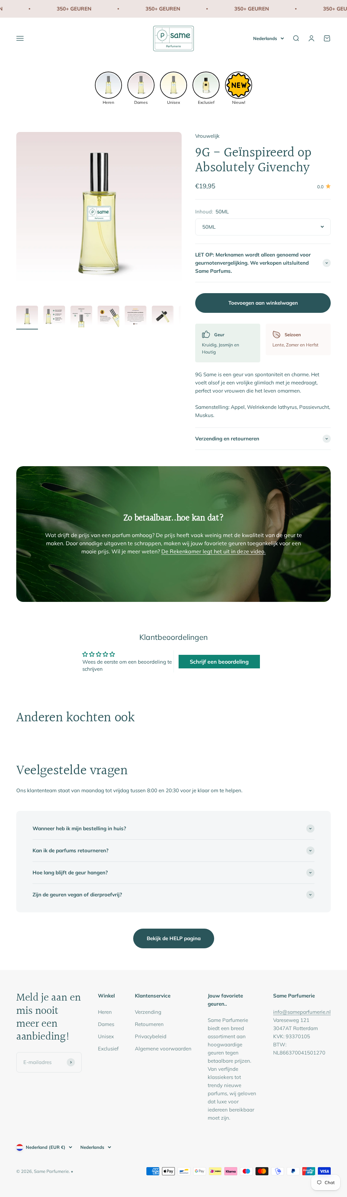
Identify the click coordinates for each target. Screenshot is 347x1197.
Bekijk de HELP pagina (174, 938)
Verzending (148, 1012)
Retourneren (149, 1024)
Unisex (106, 1036)
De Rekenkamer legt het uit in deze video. (213, 551)
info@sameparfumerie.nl (302, 1012)
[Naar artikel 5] (135, 317)
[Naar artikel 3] (81, 317)
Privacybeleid (150, 1036)
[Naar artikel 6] (163, 317)
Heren (105, 1012)
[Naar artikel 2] (54, 317)
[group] (108, 87)
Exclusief (108, 1048)
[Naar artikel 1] (27, 317)
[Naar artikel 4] (108, 317)
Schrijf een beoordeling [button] (219, 661)
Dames (106, 1024)
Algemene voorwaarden (163, 1048)
